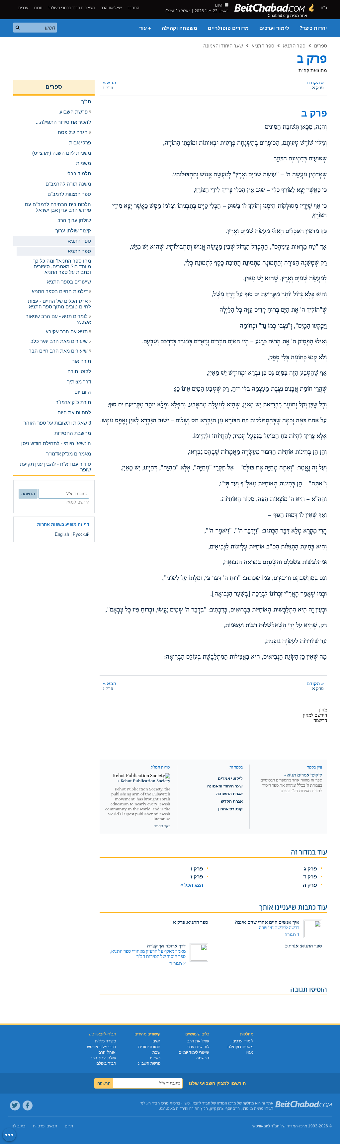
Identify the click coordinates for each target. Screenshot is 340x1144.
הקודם (315, 85)
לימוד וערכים (274, 28)
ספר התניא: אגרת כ (303, 946)
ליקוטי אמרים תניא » (303, 775)
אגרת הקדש (232, 801)
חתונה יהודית (149, 1046)
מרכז (303, 1126)
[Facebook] (28, 1105)
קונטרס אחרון (230, 809)
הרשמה (202, 1058)
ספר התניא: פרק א (190, 922)
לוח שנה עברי (198, 1046)
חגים (156, 1041)
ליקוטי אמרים (230, 778)
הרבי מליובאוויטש (101, 1046)
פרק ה (310, 885)
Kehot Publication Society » (144, 780)
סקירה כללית (105, 1041)
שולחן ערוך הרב (103, 1058)
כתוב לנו (18, 1126)
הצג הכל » (191, 885)
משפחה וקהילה (179, 28)
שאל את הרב (111, 8)
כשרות (155, 1058)
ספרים (320, 45)
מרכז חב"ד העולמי (154, 1103)
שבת (156, 1052)
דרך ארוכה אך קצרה (166, 946)
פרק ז (197, 876)
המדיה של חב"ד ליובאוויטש (275, 1126)
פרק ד (310, 876)
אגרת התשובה (229, 793)
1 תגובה (292, 934)
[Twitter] (15, 1105)
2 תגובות (177, 963)
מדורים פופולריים (228, 28)
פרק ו (197, 868)
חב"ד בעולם (106, 1063)
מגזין (249, 1052)
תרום (38, 8)
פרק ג (310, 868)
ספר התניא (294, 45)
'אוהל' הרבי (107, 1052)
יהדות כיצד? (313, 28)
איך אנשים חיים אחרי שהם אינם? (267, 922)
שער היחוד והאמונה (223, 45)
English (62, 534)
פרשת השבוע (149, 1063)
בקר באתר (162, 826)
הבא (109, 85)
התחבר (134, 8)
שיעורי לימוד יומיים (194, 1052)
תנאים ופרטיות (45, 1126)
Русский (81, 534)
